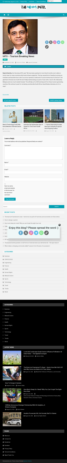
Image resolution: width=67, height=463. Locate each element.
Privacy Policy (23, 1)
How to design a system (11, 220)
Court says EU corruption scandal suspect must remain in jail (11, 100)
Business (7, 256)
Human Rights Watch (41, 415)
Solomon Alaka (21, 62)
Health (6, 269)
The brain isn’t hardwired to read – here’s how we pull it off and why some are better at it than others (32, 216)
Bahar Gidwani (20, 409)
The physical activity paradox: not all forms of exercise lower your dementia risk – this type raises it (32, 242)
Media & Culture (9, 275)
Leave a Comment (32, 62)
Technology (8, 282)
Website (6, 176)
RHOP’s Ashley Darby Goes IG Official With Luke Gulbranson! (57, 100)
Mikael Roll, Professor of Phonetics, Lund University (48, 371)
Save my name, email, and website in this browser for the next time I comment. (9, 190)
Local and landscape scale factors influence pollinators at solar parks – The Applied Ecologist (43, 352)
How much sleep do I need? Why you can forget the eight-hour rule (43, 390)
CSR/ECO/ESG (9, 259)
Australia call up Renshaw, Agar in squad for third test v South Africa (33, 126)
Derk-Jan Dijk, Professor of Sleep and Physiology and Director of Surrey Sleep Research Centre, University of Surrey (42, 396)
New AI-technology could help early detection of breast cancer (12, 125)
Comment (7, 145)
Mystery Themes (27, 461)
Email (6, 169)
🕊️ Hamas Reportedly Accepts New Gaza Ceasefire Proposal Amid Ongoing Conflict (53, 126)
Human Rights (8, 272)
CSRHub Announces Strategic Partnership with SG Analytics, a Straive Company (25, 406)
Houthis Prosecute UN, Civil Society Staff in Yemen (40, 413)
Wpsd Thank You (9, 455)
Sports (6, 279)
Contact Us (8, 439)
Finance (7, 266)
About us (7, 435)
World (5, 59)
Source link (6, 94)
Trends (6, 288)
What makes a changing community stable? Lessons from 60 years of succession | (27, 246)
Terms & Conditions (41, 1)
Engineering (8, 262)
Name (6, 162)
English (51, 1)
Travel (6, 285)
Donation (7, 445)
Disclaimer (31, 1)
